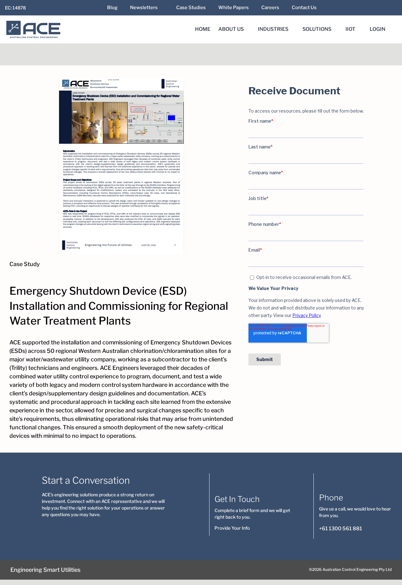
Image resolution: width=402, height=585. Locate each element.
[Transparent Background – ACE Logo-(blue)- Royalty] (33, 23)
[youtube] (350, 7)
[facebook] (360, 7)
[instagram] (84, 528)
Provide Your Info (232, 528)
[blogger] (114, 528)
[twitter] (370, 7)
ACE (15, 342)
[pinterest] (94, 528)
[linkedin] (340, 7)
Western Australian (103, 351)
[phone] (134, 528)
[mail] (380, 7)
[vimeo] (104, 528)
